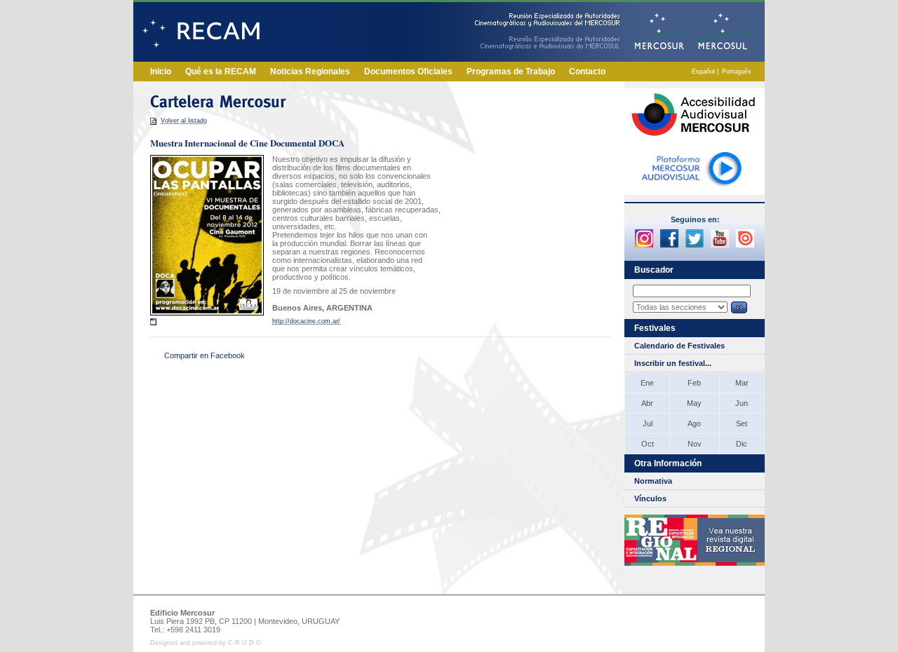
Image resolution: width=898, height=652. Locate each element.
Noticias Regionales (310, 71)
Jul (647, 423)
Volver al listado (184, 120)
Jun (741, 403)
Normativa (653, 481)
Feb (694, 383)
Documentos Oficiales (408, 71)
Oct (647, 444)
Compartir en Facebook (204, 355)
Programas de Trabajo (511, 71)
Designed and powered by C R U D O (205, 642)
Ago (694, 423)
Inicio (160, 71)
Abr (647, 403)
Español (703, 71)
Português (736, 71)
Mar (742, 383)
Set (741, 423)
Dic (741, 444)
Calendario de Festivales (679, 345)
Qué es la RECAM (220, 71)
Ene (647, 383)
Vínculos (650, 498)
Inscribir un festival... (672, 363)
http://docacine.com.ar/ (306, 321)
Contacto (587, 71)
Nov (695, 444)
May (694, 403)
